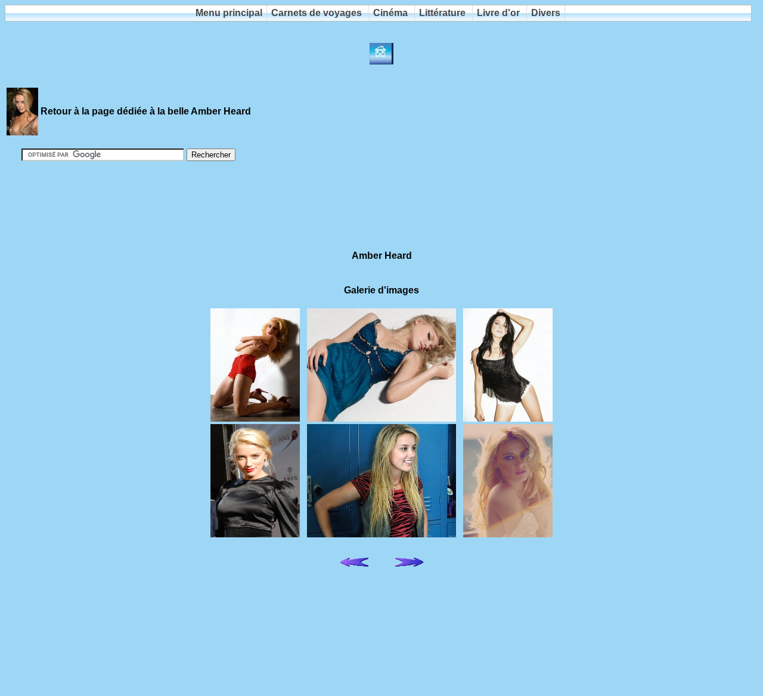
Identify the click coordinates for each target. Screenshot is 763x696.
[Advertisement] (381, 200)
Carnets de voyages (316, 13)
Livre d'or (498, 13)
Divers (545, 13)
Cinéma (390, 13)
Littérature (442, 13)
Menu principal (229, 13)
